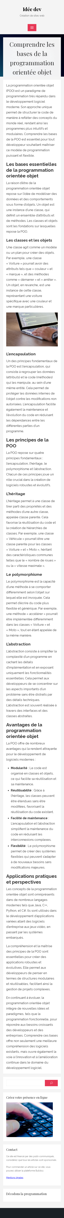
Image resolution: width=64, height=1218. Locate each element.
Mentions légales (14, 1177)
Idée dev (32, 9)
